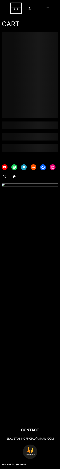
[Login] (29, 8)
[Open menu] (48, 8)
